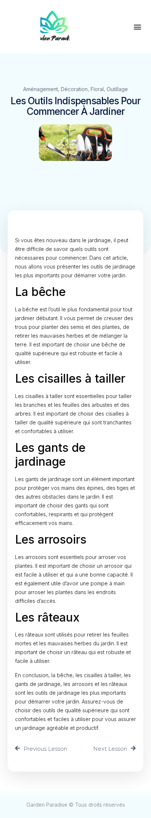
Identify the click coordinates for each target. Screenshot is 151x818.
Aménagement (40, 89)
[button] (138, 27)
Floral (97, 89)
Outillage (117, 89)
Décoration (74, 89)
